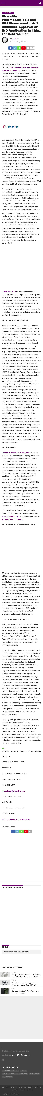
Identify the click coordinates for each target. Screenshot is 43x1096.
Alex (14, 39)
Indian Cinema (34, 1074)
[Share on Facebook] (10, 47)
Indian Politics (8, 1074)
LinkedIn (19, 519)
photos (24, 1071)
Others (30, 1090)
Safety (22, 1090)
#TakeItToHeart (22, 67)
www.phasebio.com (10, 516)
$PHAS (11, 67)
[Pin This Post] (23, 47)
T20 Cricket (7, 1077)
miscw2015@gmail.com (21, 1055)
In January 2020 (9, 291)
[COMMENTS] (32, 47)
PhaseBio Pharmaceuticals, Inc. (15, 452)
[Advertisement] (21, 268)
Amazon (15, 1071)
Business (22, 1087)
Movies (15, 1090)
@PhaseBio (7, 519)
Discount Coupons (9, 1087)
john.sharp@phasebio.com (13, 791)
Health (38, 1087)
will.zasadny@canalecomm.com (16, 819)
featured (6, 1071)
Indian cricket (21, 1074)
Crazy (30, 1087)
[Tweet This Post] (15, 47)
